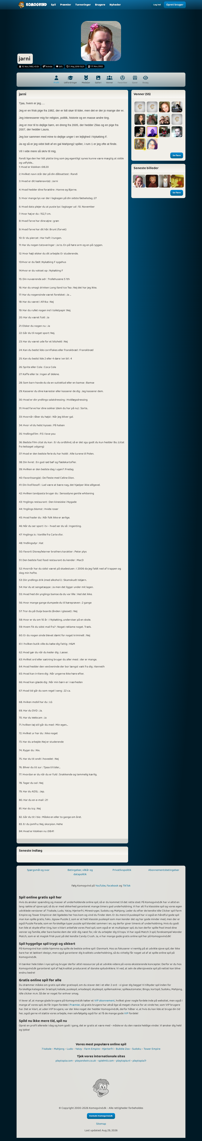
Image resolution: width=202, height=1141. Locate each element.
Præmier (75, 1005)
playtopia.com (64, 1061)
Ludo (70, 1049)
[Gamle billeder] (152, 181)
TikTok (127, 885)
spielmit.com (106, 1061)
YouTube (100, 885)
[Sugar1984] (164, 107)
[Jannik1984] (140, 132)
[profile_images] (139, 181)
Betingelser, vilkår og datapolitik (80, 872)
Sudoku (136, 1049)
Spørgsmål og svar (38, 870)
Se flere (177, 155)
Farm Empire (92, 1049)
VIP (126, 1013)
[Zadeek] (164, 132)
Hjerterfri (107, 1049)
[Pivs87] (140, 107)
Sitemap (101, 1124)
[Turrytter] (140, 144)
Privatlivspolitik (122, 870)
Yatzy (78, 1049)
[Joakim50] (152, 107)
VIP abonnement (104, 1000)
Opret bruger (174, 5)
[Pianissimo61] (152, 132)
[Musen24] (152, 144)
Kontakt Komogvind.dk (101, 1116)
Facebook (112, 885)
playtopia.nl (123, 1061)
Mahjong (59, 1049)
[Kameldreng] (177, 132)
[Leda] (177, 107)
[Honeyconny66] (152, 119)
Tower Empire (152, 1049)
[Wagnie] (140, 119)
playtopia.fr (139, 1061)
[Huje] (177, 119)
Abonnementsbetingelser (163, 870)
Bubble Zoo (123, 1049)
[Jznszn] (164, 119)
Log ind (157, 5)
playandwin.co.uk (85, 1061)
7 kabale (46, 1049)
